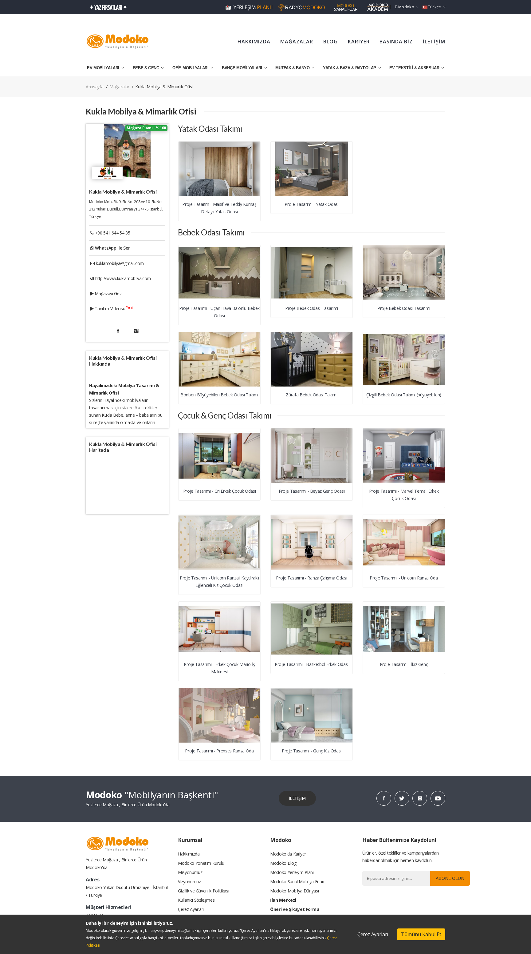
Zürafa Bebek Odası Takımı (311, 395)
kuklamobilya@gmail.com (120, 263)
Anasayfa (94, 87)
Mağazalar (119, 87)
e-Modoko (404, 7)
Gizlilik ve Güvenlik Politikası (203, 891)
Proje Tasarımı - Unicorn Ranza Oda (404, 578)
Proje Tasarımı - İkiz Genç (404, 664)
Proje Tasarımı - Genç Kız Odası (311, 751)
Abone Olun (450, 878)
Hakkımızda (189, 854)
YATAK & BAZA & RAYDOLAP (350, 68)
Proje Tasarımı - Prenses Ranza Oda (219, 751)
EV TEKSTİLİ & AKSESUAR (414, 68)
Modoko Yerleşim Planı (292, 872)
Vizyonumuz (189, 881)
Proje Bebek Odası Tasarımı (311, 308)
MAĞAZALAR (296, 41)
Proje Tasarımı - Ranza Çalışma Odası (311, 578)
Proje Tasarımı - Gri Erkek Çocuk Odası (219, 491)
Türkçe (434, 7)
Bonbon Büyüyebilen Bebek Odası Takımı (219, 395)
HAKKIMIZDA (254, 41)
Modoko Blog (283, 863)
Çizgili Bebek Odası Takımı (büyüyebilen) (403, 395)
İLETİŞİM (434, 41)
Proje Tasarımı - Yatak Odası (311, 204)
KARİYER (359, 41)
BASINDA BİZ (396, 41)
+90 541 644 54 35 (112, 233)
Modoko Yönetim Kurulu (201, 863)
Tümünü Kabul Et (421, 934)
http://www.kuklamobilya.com (123, 278)
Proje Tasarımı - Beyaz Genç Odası (311, 491)
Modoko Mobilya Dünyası (294, 891)
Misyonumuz (190, 872)
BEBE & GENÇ (146, 68)
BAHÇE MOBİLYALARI (242, 68)
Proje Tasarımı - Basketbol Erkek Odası (311, 664)
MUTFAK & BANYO (293, 68)
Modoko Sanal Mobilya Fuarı (297, 881)
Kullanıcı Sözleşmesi (196, 900)
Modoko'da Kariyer (288, 854)
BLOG (330, 41)
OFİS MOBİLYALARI (191, 68)
